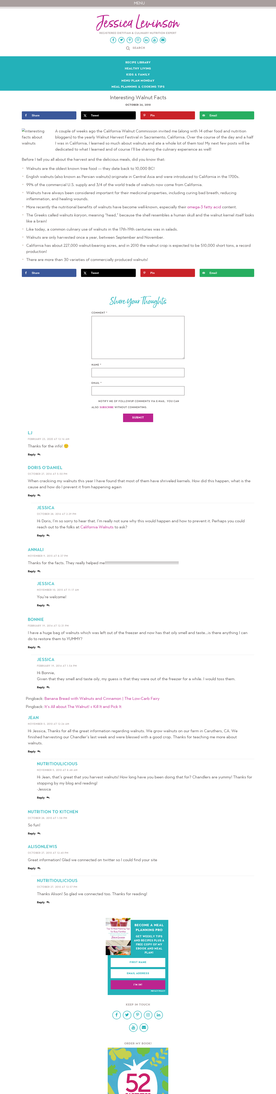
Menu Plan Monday (138, 81)
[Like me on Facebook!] (113, 40)
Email (97, 383)
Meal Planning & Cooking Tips (138, 87)
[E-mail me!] (163, 40)
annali (36, 550)
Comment (99, 313)
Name (96, 365)
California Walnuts (97, 527)
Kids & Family (138, 74)
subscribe (107, 407)
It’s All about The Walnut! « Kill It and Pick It (82, 707)
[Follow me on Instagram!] (138, 40)
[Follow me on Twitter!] (121, 40)
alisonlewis (42, 847)
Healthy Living (138, 68)
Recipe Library (138, 62)
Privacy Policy (158, 991)
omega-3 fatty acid (204, 207)
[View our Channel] (155, 40)
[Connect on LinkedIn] (146, 40)
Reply (32, 454)
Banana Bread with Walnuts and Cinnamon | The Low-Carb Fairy (102, 699)
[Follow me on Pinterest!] (130, 40)
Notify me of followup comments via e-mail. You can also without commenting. (135, 404)
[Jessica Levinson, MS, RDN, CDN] (138, 24)
